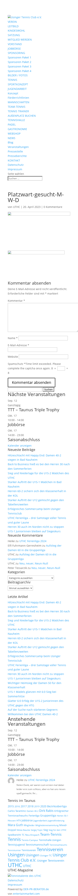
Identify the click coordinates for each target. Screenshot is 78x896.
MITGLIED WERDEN (20, 39)
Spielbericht (14, 834)
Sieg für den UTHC (57, 830)
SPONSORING (16, 53)
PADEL (12, 124)
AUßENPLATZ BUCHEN (22, 115)
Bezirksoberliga (57, 806)
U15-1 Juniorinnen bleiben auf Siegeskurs (34, 531)
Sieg (45, 830)
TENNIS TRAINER (18, 111)
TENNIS (12, 80)
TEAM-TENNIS (16, 106)
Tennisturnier (14, 850)
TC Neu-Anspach (30, 834)
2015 (11, 806)
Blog (10, 142)
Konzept (13, 93)
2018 (30, 806)
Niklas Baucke (23, 830)
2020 (43, 806)
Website (13, 356)
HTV (18, 820)
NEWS (11, 138)
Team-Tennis (51, 834)
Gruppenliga (48, 815)
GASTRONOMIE (17, 129)
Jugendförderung (56, 820)
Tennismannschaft (37, 844)
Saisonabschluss (24, 439)
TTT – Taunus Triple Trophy (33, 409)
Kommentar (16, 300)
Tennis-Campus (30, 840)
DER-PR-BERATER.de (36, 889)
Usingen (32, 855)
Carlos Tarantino (17, 811)
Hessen (12, 820)
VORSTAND (15, 44)
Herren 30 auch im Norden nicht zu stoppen (36, 527)
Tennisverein (29, 850)
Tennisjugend (16, 844)
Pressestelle (15, 151)
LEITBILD (13, 26)
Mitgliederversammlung (46, 825)
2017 (24, 806)
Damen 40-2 (32, 811)
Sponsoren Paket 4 (19, 71)
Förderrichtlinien (18, 97)
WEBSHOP (14, 133)
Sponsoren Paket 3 (19, 66)
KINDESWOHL (16, 30)
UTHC (16, 207)
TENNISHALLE (16, 120)
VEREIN (12, 21)
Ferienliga (34, 815)
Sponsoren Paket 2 (19, 62)
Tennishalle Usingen (50, 840)
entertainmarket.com (26, 893)
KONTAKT (14, 160)
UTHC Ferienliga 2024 (33, 541)
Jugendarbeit (40, 820)
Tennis (14, 839)
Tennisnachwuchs (58, 844)
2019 (37, 806)
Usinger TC (46, 855)
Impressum (15, 169)
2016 (17, 806)
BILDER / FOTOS (18, 75)
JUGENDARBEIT (17, 89)
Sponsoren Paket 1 (19, 57)
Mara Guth (15, 825)
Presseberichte (17, 156)
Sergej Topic (37, 830)
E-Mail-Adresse (18, 345)
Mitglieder (29, 825)
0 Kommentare (53, 207)
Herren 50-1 (62, 815)
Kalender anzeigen (20, 445)
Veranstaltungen (18, 147)
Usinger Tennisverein (50, 860)
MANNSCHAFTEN (18, 102)
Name (13, 338)
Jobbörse (16, 424)
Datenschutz (16, 165)
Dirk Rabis (46, 811)
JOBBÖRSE (14, 48)
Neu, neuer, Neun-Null (33, 563)
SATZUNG (14, 35)
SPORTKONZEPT (18, 84)
